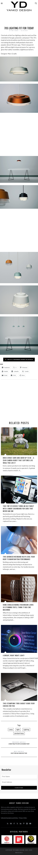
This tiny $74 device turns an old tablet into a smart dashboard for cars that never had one (18, 508)
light (18, 729)
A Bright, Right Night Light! (13, 655)
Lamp (11, 729)
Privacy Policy (23, 818)
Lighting (26, 729)
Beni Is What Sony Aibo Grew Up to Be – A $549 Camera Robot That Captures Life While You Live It (18, 460)
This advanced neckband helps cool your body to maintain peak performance (19, 558)
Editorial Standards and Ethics (9, 818)
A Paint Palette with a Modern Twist (19, 743)
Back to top (18, 852)
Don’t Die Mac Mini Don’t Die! (19, 752)
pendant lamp (19, 733)
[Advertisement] (19, 19)
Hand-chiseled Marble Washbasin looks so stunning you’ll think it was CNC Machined (18, 607)
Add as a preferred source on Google (20, 359)
